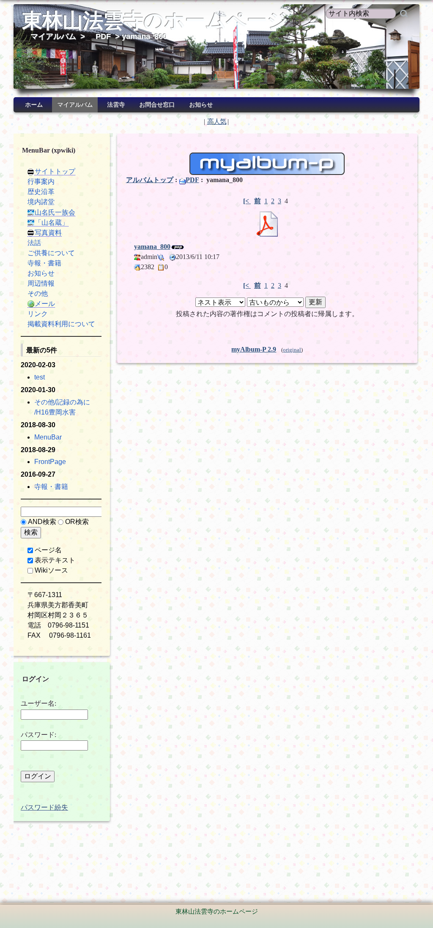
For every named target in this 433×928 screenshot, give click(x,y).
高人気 (216, 121)
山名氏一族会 (55, 212)
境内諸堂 (41, 201)
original (292, 350)
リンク (37, 313)
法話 (34, 242)
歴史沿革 (41, 191)
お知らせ (201, 104)
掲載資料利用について (61, 324)
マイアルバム (53, 36)
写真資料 (48, 232)
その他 (37, 293)
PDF (103, 36)
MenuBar (48, 437)
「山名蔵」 (52, 222)
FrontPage (50, 461)
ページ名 (48, 550)
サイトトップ (55, 171)
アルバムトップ (149, 179)
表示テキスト (55, 560)
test (39, 377)
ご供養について (51, 253)
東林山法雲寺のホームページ (155, 20)
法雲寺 (116, 104)
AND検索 (42, 521)
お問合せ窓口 (157, 104)
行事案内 (41, 181)
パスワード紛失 (44, 807)
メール (45, 303)
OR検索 (77, 521)
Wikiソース (51, 570)
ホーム (34, 104)
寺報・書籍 (44, 263)
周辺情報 (41, 283)
